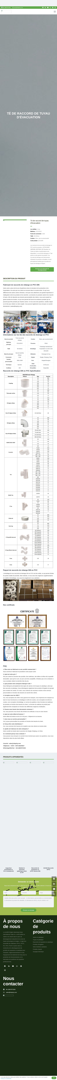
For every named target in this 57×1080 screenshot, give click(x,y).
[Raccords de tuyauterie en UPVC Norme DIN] (35, 763)
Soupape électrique (38, 951)
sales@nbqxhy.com (11, 992)
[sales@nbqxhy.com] (4, 992)
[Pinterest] (52, 7)
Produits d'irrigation (38, 944)
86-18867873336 (10, 989)
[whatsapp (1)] (2, 7)
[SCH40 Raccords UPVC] (48, 763)
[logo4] (6, 11)
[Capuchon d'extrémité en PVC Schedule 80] (8, 763)
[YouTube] (48, 7)
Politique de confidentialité (6, 1078)
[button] (55, 11)
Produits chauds (37, 949)
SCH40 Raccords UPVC (48, 868)
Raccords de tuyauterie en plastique (43, 942)
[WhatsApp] (50, 7)
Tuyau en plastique (38, 939)
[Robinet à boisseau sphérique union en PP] (21, 763)
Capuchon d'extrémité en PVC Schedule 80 (8, 869)
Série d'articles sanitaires (40, 947)
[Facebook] (43, 7)
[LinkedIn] (45, 7)
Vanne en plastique (38, 937)
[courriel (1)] (13, 7)
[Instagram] (55, 7)
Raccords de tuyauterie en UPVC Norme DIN (35, 869)
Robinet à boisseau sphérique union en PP (22, 870)
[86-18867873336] (4, 989)
